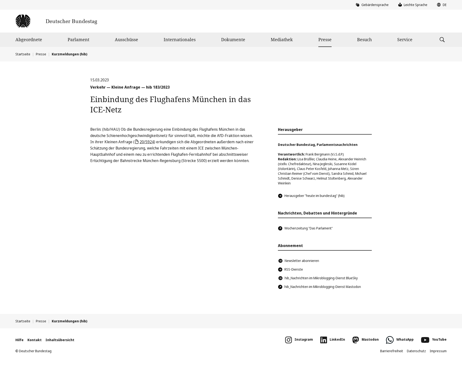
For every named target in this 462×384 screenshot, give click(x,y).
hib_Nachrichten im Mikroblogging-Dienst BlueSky (321, 278)
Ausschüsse (126, 39)
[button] (441, 5)
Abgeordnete (28, 39)
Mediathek (282, 39)
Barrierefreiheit (391, 351)
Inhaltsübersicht (59, 340)
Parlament (78, 39)
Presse (325, 39)
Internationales (180, 39)
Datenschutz (416, 351)
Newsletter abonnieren (302, 260)
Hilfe (19, 340)
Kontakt (34, 340)
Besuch (364, 39)
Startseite (22, 54)
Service (404, 39)
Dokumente (233, 39)
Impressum (438, 351)
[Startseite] (56, 21)
